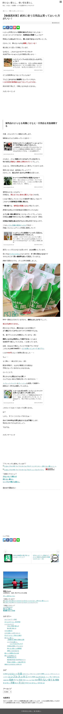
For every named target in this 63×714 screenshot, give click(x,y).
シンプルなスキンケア (16, 643)
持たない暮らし (9, 638)
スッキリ (23, 676)
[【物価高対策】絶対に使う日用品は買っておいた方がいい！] (11, 27)
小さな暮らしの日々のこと (12, 633)
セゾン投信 (31, 677)
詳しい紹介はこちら (9, 596)
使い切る (57, 676)
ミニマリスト (40, 677)
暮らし (8, 683)
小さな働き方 (8, 630)
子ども (16, 680)
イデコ (52, 673)
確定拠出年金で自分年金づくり (16, 659)
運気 (41, 683)
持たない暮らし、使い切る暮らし (17, 3)
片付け (27, 683)
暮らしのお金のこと (10, 655)
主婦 (54, 677)
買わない (35, 683)
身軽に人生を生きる (13, 651)
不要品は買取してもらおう (15, 646)
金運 (44, 683)
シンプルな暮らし (12, 642)
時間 (5, 683)
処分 (7, 680)
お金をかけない (25, 673)
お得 (16, 673)
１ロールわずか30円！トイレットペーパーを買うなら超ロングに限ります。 (28, 392)
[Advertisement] (16, 104)
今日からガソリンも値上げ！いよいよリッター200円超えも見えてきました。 (27, 144)
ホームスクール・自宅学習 (12, 622)
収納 (11, 680)
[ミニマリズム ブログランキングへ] (49, 470)
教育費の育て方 (11, 657)
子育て (24, 680)
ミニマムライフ (9, 624)
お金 (20, 673)
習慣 (32, 683)
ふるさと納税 (40, 673)
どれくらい (33, 673)
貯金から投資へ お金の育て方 (16, 662)
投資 (36, 680)
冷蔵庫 (4, 680)
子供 (20, 680)
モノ (51, 677)
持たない (43, 679)
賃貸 (39, 683)
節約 (30, 683)
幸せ (30, 680)
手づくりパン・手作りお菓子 (13, 635)
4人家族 (5, 673)
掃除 (57, 680)
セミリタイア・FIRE (11, 619)
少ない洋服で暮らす (13, 626)
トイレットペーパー (10, 383)
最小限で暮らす (11, 628)
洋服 (13, 683)
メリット (47, 676)
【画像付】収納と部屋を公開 (15, 639)
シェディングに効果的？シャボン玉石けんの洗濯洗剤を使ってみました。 (27, 234)
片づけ (22, 683)
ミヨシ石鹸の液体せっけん (16, 225)
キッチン (56, 673)
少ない (27, 680)
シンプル (13, 676)
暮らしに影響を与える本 (12, 653)
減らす (16, 683)
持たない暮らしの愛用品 (14, 648)
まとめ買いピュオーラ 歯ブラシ (33, 348)
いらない (11, 674)
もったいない (47, 673)
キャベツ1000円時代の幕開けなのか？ (26, 178)
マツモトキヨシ (14, 254)
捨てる (51, 680)
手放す (33, 680)
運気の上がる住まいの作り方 (13, 664)
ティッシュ (22, 383)
